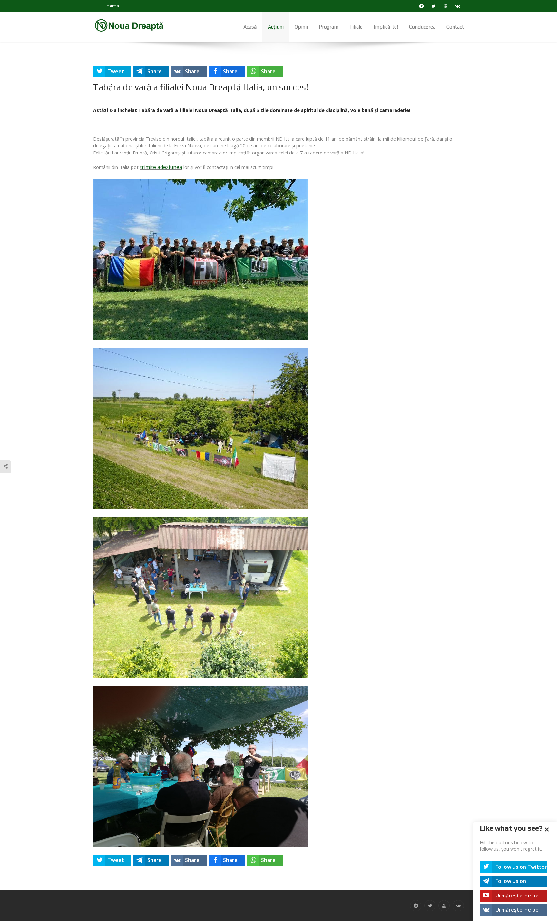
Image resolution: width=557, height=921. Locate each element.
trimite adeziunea (161, 167)
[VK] (458, 6)
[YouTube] (445, 6)
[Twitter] (433, 6)
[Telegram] (421, 6)
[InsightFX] (133, 25)
